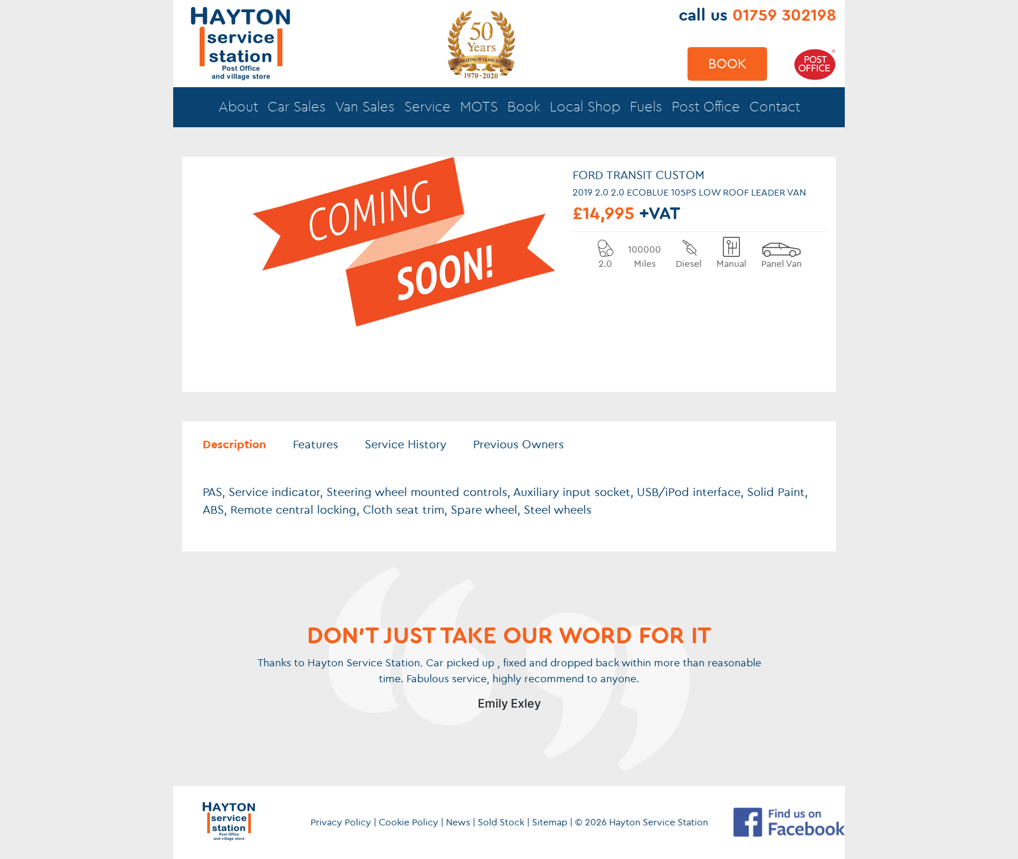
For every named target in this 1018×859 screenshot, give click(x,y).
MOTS (479, 107)
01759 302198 (784, 15)
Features (315, 445)
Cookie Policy (408, 822)
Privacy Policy (340, 822)
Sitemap (549, 822)
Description (234, 445)
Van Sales (365, 107)
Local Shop (585, 107)
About (238, 107)
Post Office (706, 107)
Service (427, 107)
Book (727, 64)
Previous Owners (518, 445)
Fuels (646, 107)
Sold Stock (501, 822)
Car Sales (296, 107)
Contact (774, 107)
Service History (406, 445)
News (458, 822)
